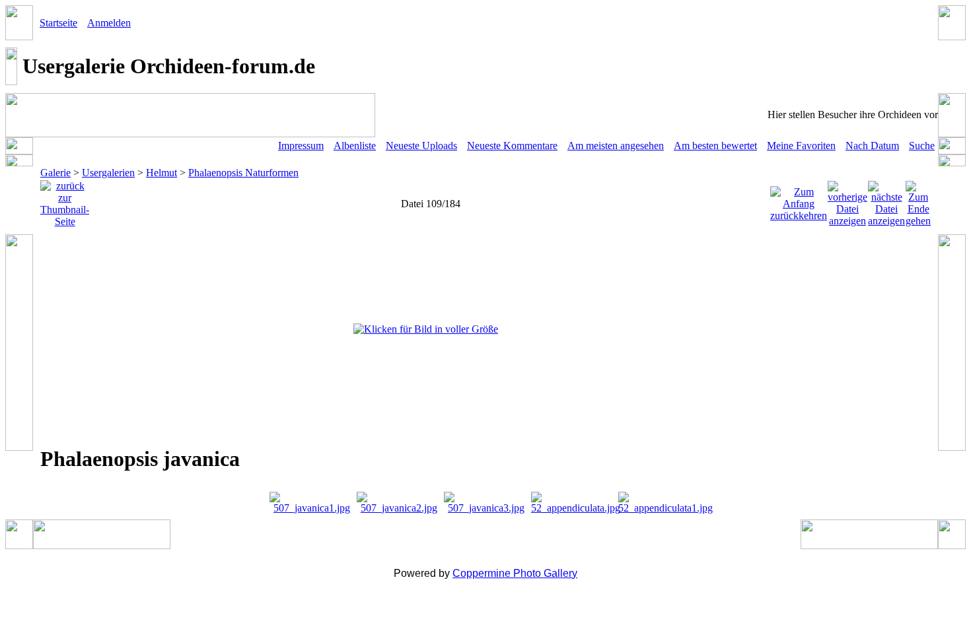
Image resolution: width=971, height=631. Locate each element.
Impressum (301, 145)
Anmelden (109, 22)
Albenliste (355, 145)
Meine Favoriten (801, 145)
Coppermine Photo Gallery (514, 573)
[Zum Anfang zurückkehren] (798, 200)
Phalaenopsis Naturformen (243, 172)
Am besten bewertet (715, 145)
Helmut (161, 172)
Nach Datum (872, 145)
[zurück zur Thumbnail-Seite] (64, 200)
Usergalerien (108, 172)
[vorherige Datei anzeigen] (847, 200)
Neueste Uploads (421, 145)
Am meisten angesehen (615, 145)
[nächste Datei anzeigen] (886, 200)
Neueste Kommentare (512, 145)
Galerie (55, 172)
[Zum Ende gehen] (918, 200)
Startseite (58, 22)
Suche (922, 145)
